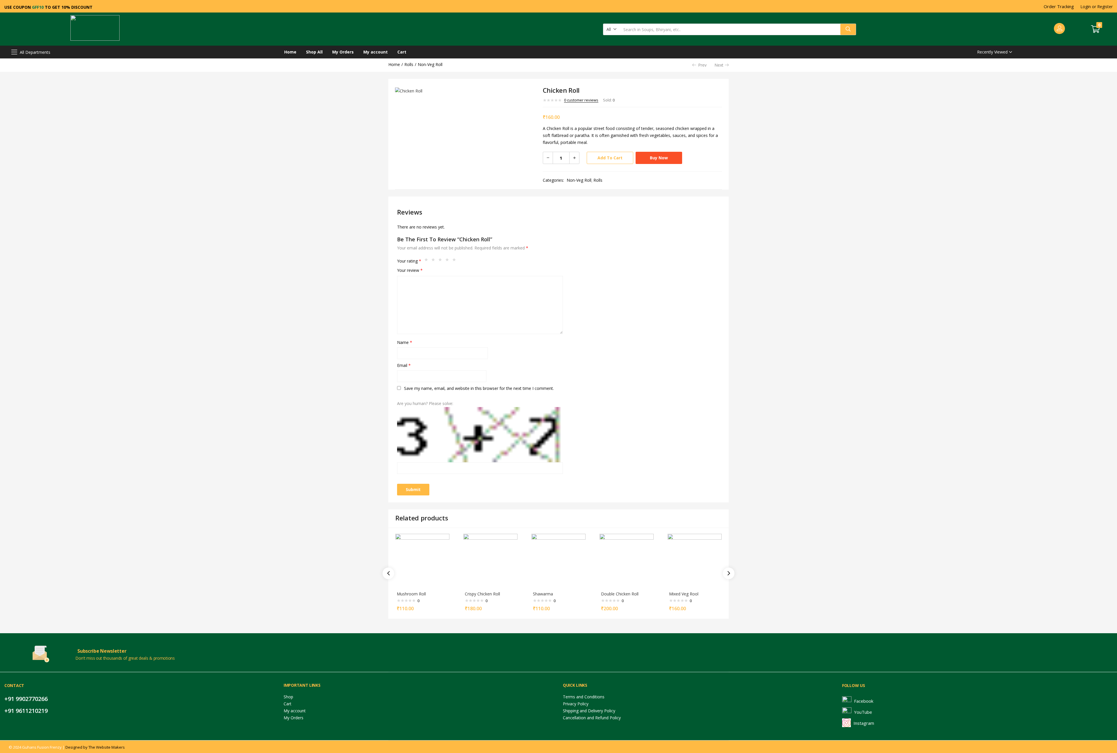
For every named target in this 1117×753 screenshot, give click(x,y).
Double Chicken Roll (619, 594)
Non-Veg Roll (430, 64)
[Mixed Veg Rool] (695, 560)
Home (290, 52)
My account (375, 52)
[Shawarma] (558, 560)
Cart (401, 52)
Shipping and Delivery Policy (589, 710)
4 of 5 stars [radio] (448, 261)
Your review (410, 270)
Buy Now (659, 157)
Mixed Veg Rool (683, 594)
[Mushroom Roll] (422, 560)
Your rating (409, 261)
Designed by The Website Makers (95, 747)
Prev (702, 65)
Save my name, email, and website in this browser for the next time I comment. (479, 388)
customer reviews (581, 100)
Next (718, 65)
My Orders (343, 52)
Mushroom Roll (411, 594)
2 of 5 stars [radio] (434, 261)
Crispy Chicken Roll (482, 594)
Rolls (408, 64)
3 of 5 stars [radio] (441, 261)
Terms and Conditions (583, 697)
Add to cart (609, 157)
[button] (611, 29)
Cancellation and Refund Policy (592, 717)
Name (404, 342)
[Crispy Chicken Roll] (490, 560)
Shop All (314, 52)
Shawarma (543, 594)
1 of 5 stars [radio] (427, 261)
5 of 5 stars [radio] (455, 261)
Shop (288, 697)
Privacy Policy (575, 703)
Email (404, 365)
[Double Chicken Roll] (627, 560)
